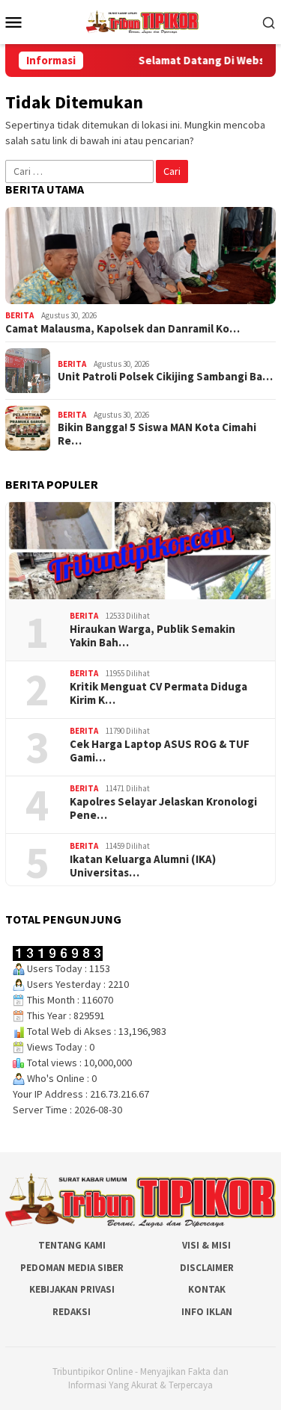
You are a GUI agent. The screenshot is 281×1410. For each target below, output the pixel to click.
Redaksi (71, 1311)
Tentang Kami (72, 1245)
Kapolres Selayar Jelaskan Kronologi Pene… (163, 808)
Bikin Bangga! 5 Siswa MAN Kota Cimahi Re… (157, 434)
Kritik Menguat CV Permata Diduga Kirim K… (158, 693)
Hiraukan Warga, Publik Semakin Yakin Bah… (152, 635)
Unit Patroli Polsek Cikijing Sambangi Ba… (165, 376)
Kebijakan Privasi (72, 1289)
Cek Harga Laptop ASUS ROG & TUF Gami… (160, 751)
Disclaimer (207, 1267)
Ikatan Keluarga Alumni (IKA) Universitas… (143, 866)
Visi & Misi (206, 1245)
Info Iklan (206, 1311)
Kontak (207, 1289)
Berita (19, 315)
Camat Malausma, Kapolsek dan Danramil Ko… (122, 329)
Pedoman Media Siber (72, 1267)
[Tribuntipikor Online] (142, 21)
